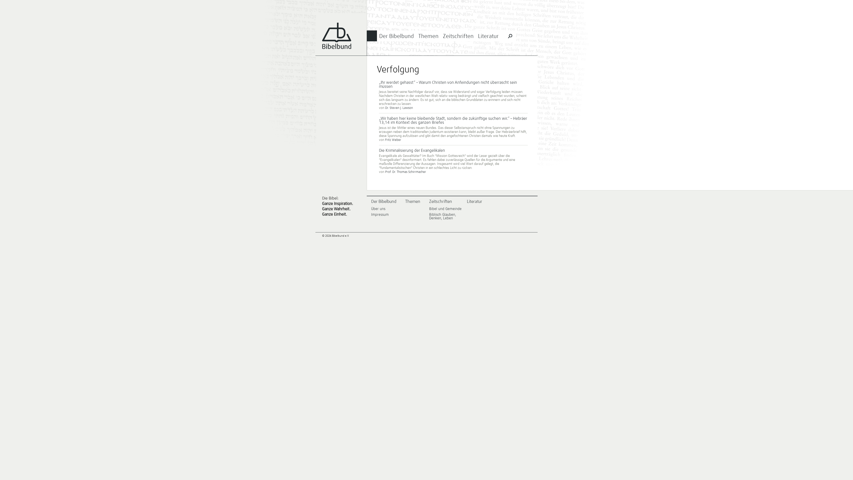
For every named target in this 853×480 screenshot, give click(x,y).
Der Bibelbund (396, 36)
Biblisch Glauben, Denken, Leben (442, 216)
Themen (428, 36)
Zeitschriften (458, 36)
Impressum (380, 214)
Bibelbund (336, 36)
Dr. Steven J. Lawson (399, 108)
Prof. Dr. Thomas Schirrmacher (405, 172)
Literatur (488, 36)
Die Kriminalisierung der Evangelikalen (412, 151)
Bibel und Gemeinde (445, 209)
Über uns (378, 209)
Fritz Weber (393, 140)
